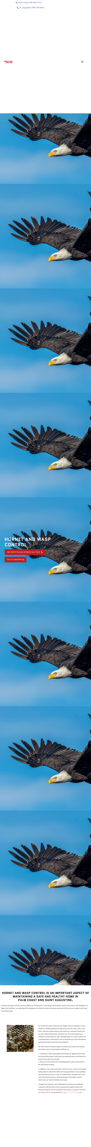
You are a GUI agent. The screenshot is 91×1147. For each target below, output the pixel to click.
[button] (82, 61)
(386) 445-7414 (47, 1092)
